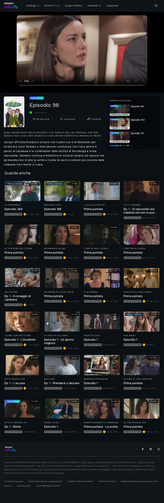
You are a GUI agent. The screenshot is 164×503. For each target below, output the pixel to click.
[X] (158, 449)
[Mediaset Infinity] (11, 5)
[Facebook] (142, 449)
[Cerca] (156, 6)
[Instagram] (150, 449)
